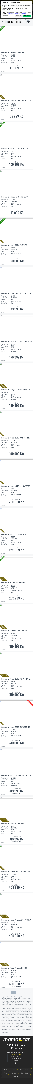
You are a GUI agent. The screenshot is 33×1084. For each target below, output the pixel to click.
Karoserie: (4, 62)
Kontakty (16, 1076)
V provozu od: (4, 55)
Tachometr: (4, 57)
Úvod (5, 1070)
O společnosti (25, 1073)
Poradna (14, 1073)
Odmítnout (5, 15)
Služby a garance (24, 1070)
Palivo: (3, 58)
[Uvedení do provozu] (12, 22)
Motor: (2, 60)
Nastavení (18, 15)
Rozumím (27, 15)
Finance (13, 1070)
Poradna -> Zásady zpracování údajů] (17, 13)
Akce (5, 1073)
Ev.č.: (2, 71)
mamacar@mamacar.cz (16, 1063)
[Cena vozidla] (9, 22)
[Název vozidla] (6, 22)
